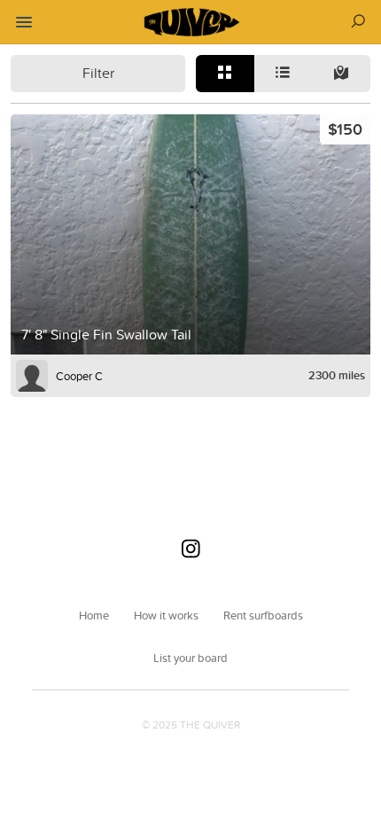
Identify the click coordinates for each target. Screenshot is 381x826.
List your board (190, 658)
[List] (283, 73)
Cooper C (79, 376)
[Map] (341, 73)
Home (94, 615)
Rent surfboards (263, 615)
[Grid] (225, 73)
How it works (166, 615)
